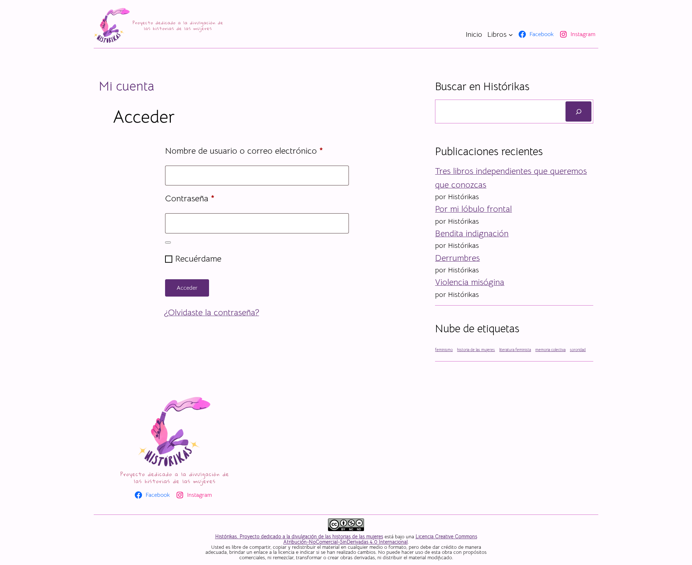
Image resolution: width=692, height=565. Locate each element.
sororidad (578, 349)
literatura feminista (515, 349)
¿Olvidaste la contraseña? (211, 312)
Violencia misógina (469, 282)
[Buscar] (578, 111)
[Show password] (168, 242)
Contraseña (211, 198)
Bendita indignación (472, 233)
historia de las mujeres (476, 349)
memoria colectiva (550, 349)
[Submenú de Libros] (511, 34)
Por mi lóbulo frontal (473, 208)
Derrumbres (457, 258)
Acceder (187, 288)
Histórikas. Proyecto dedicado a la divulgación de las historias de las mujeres (299, 536)
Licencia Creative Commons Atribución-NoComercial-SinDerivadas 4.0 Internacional (380, 539)
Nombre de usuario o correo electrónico (257, 150)
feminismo (444, 349)
